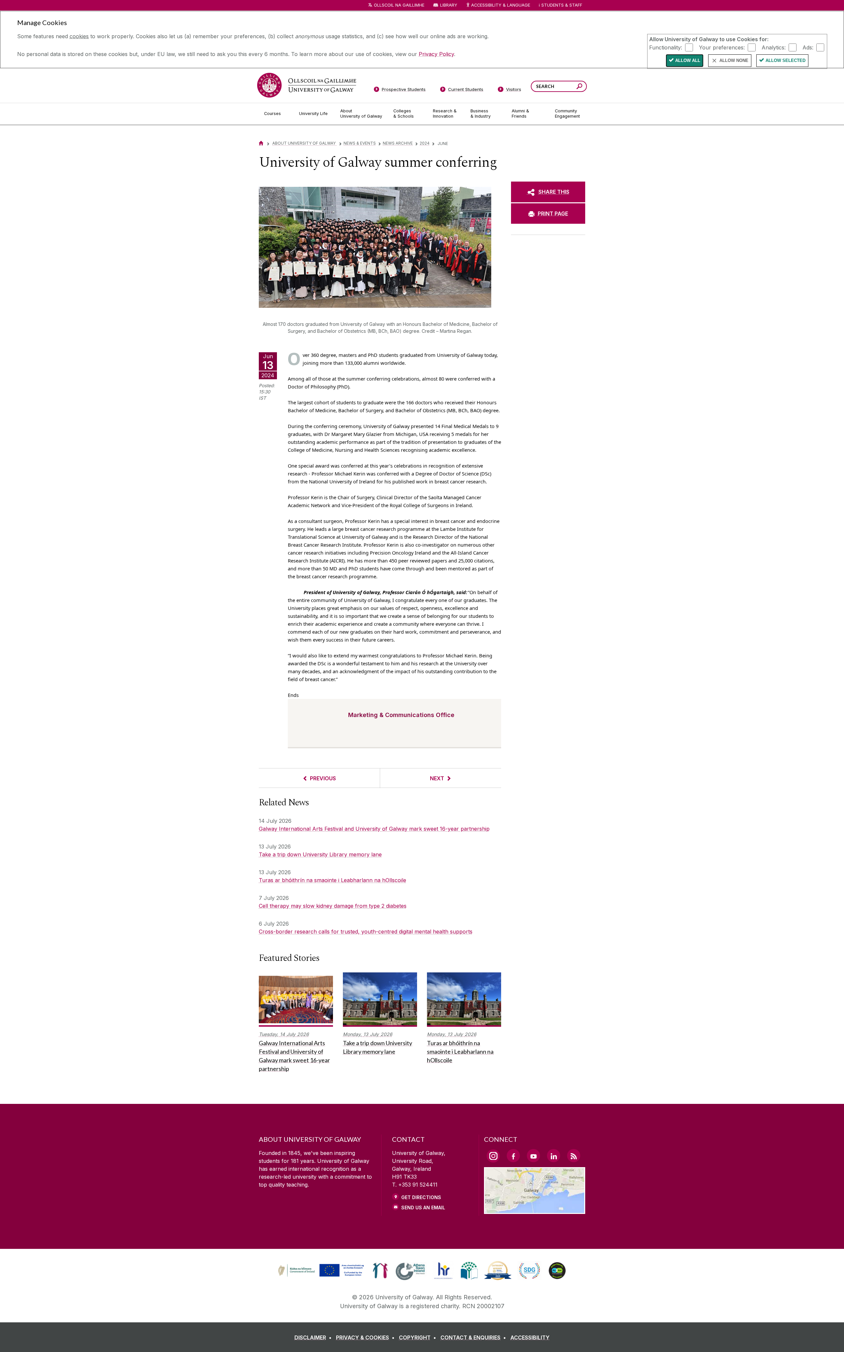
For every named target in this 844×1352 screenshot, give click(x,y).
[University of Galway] (306, 85)
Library (448, 5)
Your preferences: (722, 47)
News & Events (360, 143)
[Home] (261, 143)
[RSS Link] (573, 1155)
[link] (320, 1270)
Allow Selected (785, 60)
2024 (425, 143)
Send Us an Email (423, 1207)
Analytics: (774, 47)
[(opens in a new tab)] (322, 1276)
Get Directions (421, 1197)
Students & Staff (561, 5)
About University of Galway (304, 143)
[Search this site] (579, 87)
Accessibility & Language (500, 5)
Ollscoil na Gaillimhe (399, 5)
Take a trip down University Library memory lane (320, 854)
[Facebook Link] (513, 1155)
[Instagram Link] (493, 1156)
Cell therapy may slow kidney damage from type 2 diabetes (333, 906)
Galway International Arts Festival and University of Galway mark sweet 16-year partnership (374, 828)
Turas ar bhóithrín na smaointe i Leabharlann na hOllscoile (332, 880)
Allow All (687, 60)
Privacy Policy (436, 54)
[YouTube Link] (533, 1155)
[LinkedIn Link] (553, 1155)
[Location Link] (534, 1210)
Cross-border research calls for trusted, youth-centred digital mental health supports (365, 931)
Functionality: (665, 47)
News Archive (398, 143)
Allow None (733, 60)
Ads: (807, 47)
